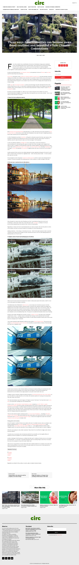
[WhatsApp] (67, 65)
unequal (14, 148)
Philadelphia (47, 146)
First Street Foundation (19, 84)
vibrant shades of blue (38, 321)
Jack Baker (35, 222)
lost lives (48, 72)
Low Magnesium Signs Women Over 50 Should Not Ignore (66, 102)
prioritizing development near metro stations (41, 394)
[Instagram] (6, 558)
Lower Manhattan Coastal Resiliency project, (23, 404)
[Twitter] (62, 65)
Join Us (56, 532)
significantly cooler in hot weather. (23, 146)
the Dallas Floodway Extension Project (23, 416)
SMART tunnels (35, 314)
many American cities (35, 146)
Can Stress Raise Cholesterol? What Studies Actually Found (66, 107)
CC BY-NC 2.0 (29, 298)
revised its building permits (28, 157)
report (11, 84)
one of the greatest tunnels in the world (19, 322)
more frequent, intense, (25, 72)
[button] (74, 3)
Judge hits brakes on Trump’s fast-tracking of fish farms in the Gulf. (40, 476)
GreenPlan (23, 137)
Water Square (25, 304)
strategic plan (23, 142)
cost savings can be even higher (20, 425)
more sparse (24, 148)
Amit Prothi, (9, 76)
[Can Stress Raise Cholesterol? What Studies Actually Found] (57, 107)
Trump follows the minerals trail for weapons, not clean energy (17, 476)
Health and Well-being (30, 539)
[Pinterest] (64, 65)
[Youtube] (12, 558)
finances (43, 72)
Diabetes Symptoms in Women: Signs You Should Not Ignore (65, 98)
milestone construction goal (13, 417)
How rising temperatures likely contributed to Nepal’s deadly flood (66, 93)
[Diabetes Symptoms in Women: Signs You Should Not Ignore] (57, 98)
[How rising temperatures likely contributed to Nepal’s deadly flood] (57, 93)
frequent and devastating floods (16, 131)
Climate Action (39, 38)
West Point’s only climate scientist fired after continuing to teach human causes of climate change (66, 88)
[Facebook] (59, 65)
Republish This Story (12, 449)
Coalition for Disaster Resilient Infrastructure (29, 76)
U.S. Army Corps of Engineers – (34, 413)
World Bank (20, 424)
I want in (62, 77)
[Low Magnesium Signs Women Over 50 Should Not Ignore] (57, 102)
